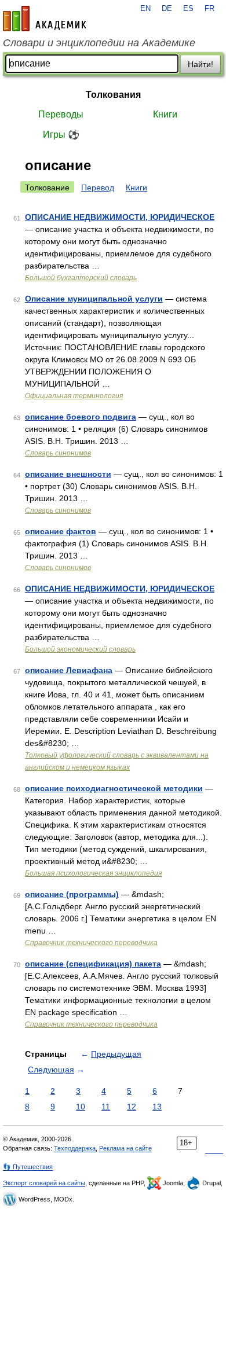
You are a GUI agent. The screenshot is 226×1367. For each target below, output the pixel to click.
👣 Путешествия (28, 1166)
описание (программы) (72, 894)
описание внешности (68, 474)
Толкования (113, 95)
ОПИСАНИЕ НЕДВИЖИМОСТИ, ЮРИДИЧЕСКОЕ (119, 217)
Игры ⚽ (61, 134)
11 (105, 1106)
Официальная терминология (74, 396)
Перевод (97, 187)
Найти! (200, 64)
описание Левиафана (68, 670)
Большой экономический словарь (80, 649)
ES (188, 9)
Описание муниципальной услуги (94, 298)
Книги (165, 114)
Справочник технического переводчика (91, 943)
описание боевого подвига (80, 416)
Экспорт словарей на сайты (44, 1182)
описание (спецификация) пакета (93, 963)
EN (145, 9)
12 (131, 1106)
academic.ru (44, 18)
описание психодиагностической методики (114, 788)
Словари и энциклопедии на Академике (99, 43)
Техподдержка (75, 1148)
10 (80, 1106)
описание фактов (60, 531)
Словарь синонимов (58, 453)
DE (167, 9)
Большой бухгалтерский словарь (81, 278)
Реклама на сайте (125, 1148)
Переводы (60, 114)
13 (157, 1106)
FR (209, 9)
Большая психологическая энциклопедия (93, 873)
